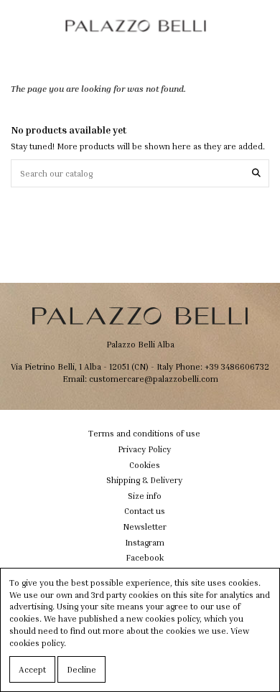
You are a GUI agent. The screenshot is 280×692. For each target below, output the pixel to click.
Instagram (144, 542)
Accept (32, 669)
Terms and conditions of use (144, 433)
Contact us (144, 510)
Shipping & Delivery (144, 479)
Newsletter (145, 526)
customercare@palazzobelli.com (153, 378)
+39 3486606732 (237, 366)
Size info (145, 495)
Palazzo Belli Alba (140, 344)
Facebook (145, 557)
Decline (81, 669)
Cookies (144, 464)
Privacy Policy (144, 449)
